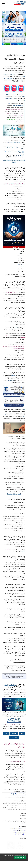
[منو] (4, 3)
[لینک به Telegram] (3, 859)
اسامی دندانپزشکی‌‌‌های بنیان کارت (17, 828)
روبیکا (13, 733)
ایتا (5, 733)
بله (20, 733)
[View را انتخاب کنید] (12, 794)
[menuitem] (7, 3)
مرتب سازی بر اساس (20, 794)
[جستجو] (7, 3)
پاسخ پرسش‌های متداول (20, 834)
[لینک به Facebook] (5, 859)
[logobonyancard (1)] (16, 3)
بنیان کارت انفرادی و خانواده (19, 830)
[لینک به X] (7, 859)
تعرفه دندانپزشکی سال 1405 (19, 832)
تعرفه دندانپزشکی (10, 684)
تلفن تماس (13, 738)
